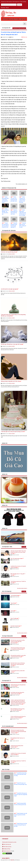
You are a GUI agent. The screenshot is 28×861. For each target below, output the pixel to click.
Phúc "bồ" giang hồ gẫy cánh (16, 558)
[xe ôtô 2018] (12, 537)
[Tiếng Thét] (5, 605)
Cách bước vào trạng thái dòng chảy (8, 252)
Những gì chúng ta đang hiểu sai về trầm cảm (10, 381)
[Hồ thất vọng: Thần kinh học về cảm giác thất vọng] (14, 334)
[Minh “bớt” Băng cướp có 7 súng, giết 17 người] (5, 576)
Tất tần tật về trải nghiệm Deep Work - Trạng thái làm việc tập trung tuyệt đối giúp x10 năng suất (18, 731)
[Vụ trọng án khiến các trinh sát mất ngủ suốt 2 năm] (14, 206)
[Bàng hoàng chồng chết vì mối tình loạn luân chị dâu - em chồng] (22, 206)
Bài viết (24, 28)
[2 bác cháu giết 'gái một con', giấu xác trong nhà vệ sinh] (5, 219)
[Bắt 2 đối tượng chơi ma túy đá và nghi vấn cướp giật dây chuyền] (7, 797)
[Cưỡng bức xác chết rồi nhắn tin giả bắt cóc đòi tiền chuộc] (22, 193)
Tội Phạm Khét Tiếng (7, 546)
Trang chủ (14, 28)
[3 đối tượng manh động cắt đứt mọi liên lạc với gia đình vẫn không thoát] (5, 650)
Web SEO (12, 859)
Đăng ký (7, 7)
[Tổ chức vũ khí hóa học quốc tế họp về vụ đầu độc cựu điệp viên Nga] (5, 718)
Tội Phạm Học (19, 28)
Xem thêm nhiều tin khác (21, 588)
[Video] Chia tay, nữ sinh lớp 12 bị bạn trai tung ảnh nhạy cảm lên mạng (20, 825)
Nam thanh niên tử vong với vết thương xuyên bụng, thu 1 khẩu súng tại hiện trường (18, 664)
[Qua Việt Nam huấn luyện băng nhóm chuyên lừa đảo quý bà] (5, 694)
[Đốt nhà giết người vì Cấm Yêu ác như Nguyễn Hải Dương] (5, 193)
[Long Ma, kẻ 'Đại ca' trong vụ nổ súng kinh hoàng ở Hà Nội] (5, 568)
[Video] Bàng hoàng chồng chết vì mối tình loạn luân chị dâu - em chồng (22, 212)
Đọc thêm (23, 546)
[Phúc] (5, 560)
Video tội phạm (9, 1)
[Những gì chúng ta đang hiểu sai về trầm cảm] (14, 367)
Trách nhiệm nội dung (7, 846)
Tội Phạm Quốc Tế (6, 680)
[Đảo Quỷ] (5, 613)
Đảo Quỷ (12, 610)
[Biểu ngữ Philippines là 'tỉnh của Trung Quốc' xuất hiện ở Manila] (5, 711)
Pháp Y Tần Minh (14, 618)
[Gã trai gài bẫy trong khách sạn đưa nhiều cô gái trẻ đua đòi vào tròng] (5, 657)
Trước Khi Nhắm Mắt (14, 595)
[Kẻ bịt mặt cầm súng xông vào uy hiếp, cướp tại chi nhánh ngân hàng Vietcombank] (5, 642)
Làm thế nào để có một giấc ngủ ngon (8, 289)
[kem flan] (14, 489)
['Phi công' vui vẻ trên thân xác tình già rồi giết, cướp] (14, 193)
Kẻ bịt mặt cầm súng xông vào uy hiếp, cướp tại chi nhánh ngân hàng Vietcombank (18, 641)
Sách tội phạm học (16, 1)
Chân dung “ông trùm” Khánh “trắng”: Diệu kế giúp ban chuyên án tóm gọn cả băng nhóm (18, 552)
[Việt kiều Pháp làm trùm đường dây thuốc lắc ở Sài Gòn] (5, 687)
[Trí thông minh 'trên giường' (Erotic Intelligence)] (5, 748)
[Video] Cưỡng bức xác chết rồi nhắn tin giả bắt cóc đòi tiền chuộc (22, 199)
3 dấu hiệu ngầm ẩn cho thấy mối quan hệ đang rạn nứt (12, 431)
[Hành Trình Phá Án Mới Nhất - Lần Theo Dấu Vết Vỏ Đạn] (5, 205)
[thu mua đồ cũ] (14, 458)
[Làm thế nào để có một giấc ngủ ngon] (14, 274)
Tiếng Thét (12, 603)
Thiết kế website (6, 851)
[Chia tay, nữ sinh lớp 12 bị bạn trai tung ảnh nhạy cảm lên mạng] (7, 827)
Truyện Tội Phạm (23, 1)
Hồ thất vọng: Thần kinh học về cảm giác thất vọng (11, 344)
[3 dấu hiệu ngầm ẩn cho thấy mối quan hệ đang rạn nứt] (14, 410)
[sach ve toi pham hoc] (14, 18)
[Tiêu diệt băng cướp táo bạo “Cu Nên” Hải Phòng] (5, 583)
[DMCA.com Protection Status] (14, 853)
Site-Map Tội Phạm (6, 848)
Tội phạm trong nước (7, 636)
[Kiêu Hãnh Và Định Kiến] (5, 628)
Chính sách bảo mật (7, 844)
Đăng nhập (3, 7)
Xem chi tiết (12, 254)
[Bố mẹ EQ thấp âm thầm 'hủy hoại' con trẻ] (5, 740)
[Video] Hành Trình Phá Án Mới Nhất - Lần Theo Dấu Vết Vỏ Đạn (5, 211)
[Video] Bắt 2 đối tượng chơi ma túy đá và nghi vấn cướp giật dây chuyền (20, 794)
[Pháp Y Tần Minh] (5, 620)
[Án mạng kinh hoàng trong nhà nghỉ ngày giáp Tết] (14, 219)
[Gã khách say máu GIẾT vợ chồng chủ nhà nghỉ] (22, 219)
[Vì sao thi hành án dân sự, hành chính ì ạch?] (5, 673)
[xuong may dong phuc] (14, 517)
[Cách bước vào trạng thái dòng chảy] (14, 242)
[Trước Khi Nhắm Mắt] (5, 597)
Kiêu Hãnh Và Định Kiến (15, 626)
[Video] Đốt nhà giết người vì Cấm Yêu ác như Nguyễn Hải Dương (5, 199)
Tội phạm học (3, 1)
